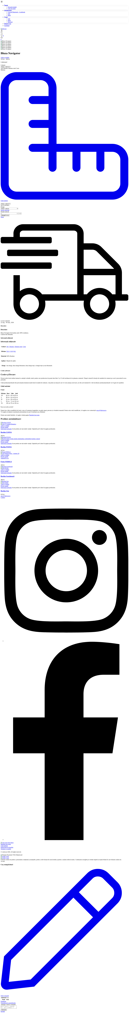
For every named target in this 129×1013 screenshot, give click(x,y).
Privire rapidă (4, 427)
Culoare (3, 65)
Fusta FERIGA (6, 462)
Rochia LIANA (6, 432)
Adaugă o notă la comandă (8, 1004)
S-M (11, 351)
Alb (7, 346)
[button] (5, 458)
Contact (3, 497)
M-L (14, 351)
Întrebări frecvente (34, 415)
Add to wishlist (5, 57)
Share (2, 217)
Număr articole (5, 211)
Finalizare (3, 1001)
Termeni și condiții (6, 849)
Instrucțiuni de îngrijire (7, 847)
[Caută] (64, 33)
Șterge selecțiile (5, 210)
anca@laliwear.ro (101, 410)
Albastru (11, 346)
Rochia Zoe (5, 491)
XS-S (7, 351)
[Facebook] (66, 839)
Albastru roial (18, 346)
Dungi (3, 207)
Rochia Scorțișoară (7, 476)
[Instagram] (66, 641)
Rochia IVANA (6, 447)
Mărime (3, 70)
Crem (24, 346)
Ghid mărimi (4, 846)
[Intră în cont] (2, 31)
